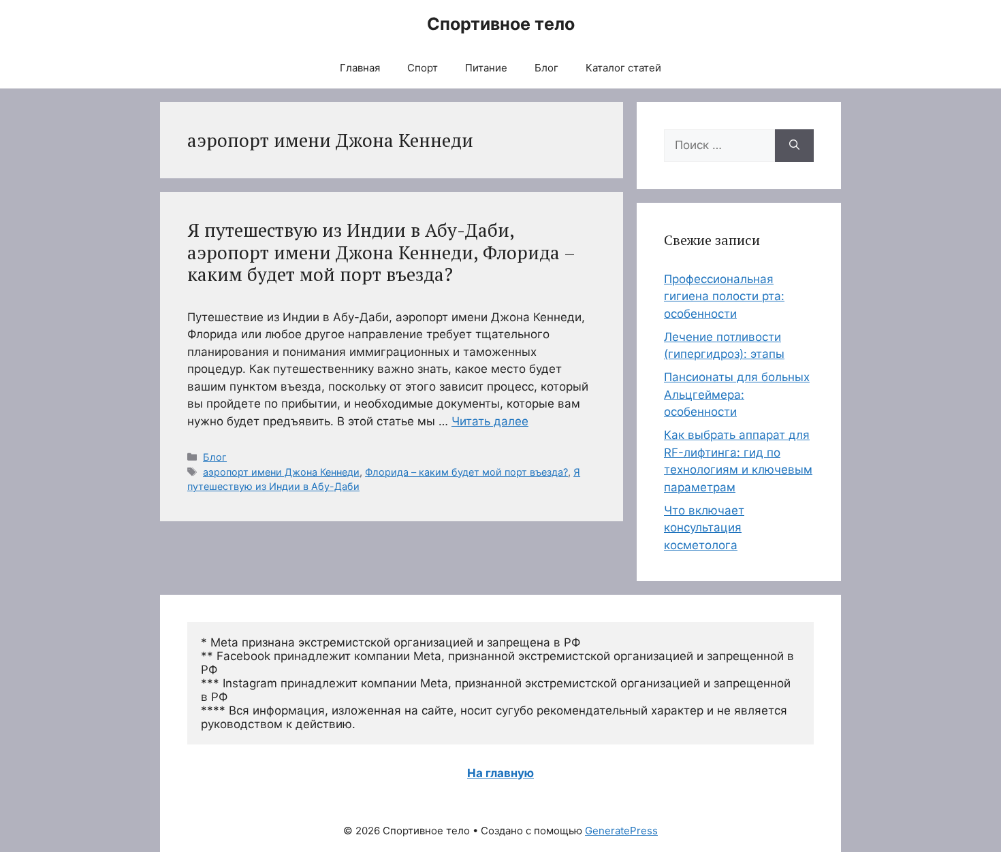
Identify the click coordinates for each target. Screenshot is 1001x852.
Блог (546, 67)
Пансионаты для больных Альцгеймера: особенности (737, 394)
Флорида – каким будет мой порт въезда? (466, 472)
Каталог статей (623, 67)
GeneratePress (621, 830)
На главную (500, 773)
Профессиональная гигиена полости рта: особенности (724, 296)
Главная (360, 67)
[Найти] (794, 145)
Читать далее (489, 421)
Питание (486, 67)
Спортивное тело (501, 24)
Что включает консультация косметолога (704, 528)
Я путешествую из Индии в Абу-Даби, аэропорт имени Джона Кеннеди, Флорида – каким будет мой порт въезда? (381, 252)
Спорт (422, 67)
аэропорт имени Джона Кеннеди (281, 472)
